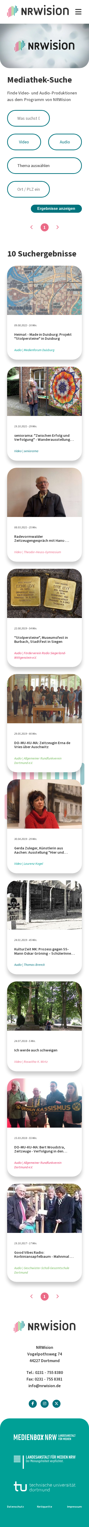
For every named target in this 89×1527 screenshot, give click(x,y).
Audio (65, 142)
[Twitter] (56, 1403)
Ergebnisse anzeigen (56, 209)
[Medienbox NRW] (44, 1437)
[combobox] (44, 118)
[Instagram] (44, 1403)
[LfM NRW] (44, 1462)
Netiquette (44, 1507)
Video (24, 142)
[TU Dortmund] (44, 1486)
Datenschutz (15, 1507)
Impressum (74, 1507)
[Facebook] (33, 1403)
